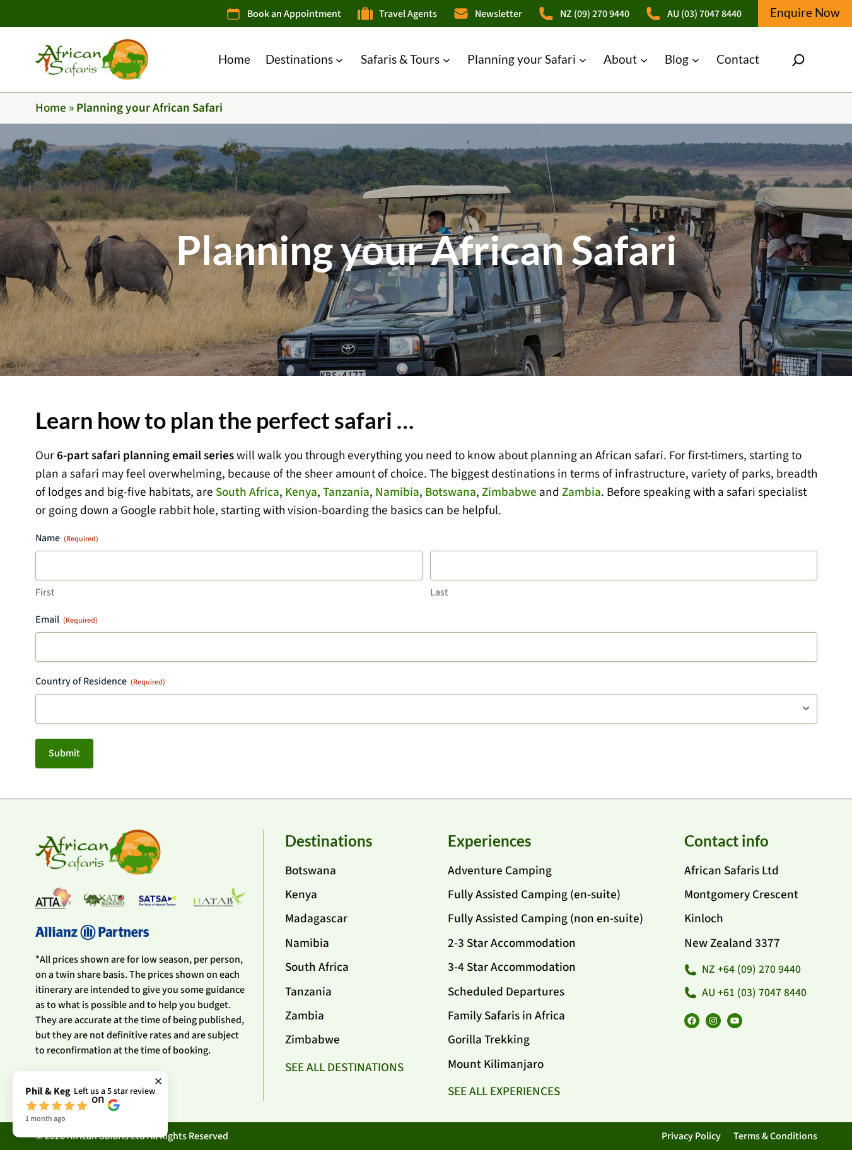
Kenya (301, 492)
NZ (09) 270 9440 (594, 14)
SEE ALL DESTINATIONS (344, 1067)
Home (50, 108)
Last (439, 592)
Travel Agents (408, 14)
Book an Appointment (294, 14)
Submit (64, 753)
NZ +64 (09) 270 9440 (751, 969)
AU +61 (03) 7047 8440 (754, 992)
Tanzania (346, 492)
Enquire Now (805, 12)
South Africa (247, 492)
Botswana (450, 492)
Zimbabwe (509, 492)
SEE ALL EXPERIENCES (504, 1091)
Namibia (397, 492)
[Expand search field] (798, 60)
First (44, 592)
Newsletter (498, 14)
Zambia (581, 492)
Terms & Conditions (775, 1136)
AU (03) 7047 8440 (704, 14)
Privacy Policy (691, 1136)
